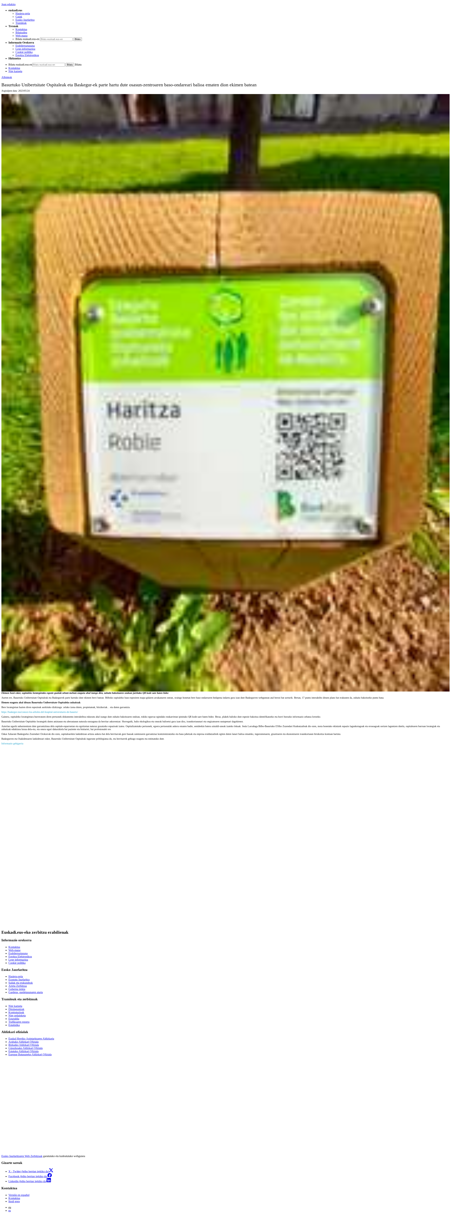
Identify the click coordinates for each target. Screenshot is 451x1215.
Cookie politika (24, 52)
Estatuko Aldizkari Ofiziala (23, 1051)
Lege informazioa (18, 959)
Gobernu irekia (16, 989)
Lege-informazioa (25, 48)
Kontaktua (21, 29)
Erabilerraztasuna (25, 45)
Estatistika (14, 1025)
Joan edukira (8, 4)
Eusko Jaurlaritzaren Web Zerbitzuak (21, 1156)
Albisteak (6, 77)
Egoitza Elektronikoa (27, 55)
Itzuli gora (14, 1201)
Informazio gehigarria (12, 743)
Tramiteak (21, 22)
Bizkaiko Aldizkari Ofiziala (23, 1044)
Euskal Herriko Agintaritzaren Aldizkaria (31, 1038)
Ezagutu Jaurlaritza (19, 979)
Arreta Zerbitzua (17, 985)
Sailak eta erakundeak (20, 982)
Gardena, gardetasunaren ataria (25, 992)
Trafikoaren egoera (18, 1021)
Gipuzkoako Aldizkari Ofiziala (25, 1048)
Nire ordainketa (17, 1015)
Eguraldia (13, 1018)
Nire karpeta (15, 71)
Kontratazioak (16, 1012)
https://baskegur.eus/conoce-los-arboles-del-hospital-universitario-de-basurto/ (39, 712)
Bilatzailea (21, 32)
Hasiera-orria (23, 13)
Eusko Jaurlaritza (25, 19)
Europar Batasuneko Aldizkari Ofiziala (30, 1054)
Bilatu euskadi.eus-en (27, 39)
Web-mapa (21, 35)
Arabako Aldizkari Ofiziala (23, 1041)
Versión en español (18, 1195)
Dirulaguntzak (16, 1009)
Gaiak (19, 16)
